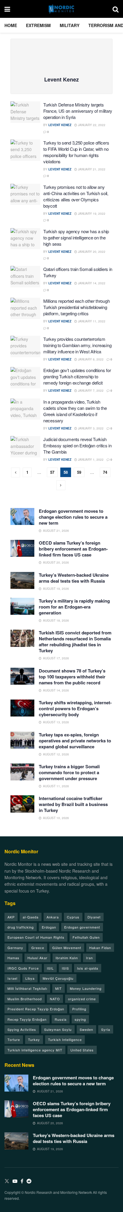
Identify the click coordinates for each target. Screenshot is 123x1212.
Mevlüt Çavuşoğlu (58, 978)
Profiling (79, 1008)
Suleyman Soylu (58, 1029)
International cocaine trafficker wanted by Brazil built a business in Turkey (73, 804)
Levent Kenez (59, 125)
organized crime (82, 998)
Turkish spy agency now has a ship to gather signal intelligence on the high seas (76, 237)
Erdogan (49, 927)
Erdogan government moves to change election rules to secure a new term (73, 517)
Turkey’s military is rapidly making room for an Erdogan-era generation (74, 607)
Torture (13, 1039)
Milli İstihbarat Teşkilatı (27, 988)
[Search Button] (116, 9)
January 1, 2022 (90, 459)
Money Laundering (86, 988)
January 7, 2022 (90, 390)
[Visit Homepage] (61, 9)
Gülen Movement (66, 947)
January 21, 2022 (91, 169)
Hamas (13, 957)
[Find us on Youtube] (15, 1181)
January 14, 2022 (91, 283)
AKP (11, 917)
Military (69, 25)
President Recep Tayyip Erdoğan (35, 1008)
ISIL (50, 968)
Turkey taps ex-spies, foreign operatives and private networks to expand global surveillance (75, 740)
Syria (105, 1029)
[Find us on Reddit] (29, 1181)
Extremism (38, 25)
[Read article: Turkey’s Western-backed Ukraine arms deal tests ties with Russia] (22, 580)
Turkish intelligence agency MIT (34, 1050)
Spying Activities (21, 1029)
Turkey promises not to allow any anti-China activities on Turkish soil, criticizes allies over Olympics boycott (75, 196)
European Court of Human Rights (35, 937)
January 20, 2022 (91, 252)
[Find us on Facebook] (22, 1181)
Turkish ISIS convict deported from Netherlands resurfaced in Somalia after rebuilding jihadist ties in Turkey (75, 641)
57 (52, 472)
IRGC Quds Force (23, 968)
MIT (58, 988)
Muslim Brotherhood (24, 998)
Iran (89, 957)
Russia (61, 1019)
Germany (15, 947)
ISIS (65, 968)
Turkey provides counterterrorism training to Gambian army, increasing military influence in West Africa (77, 345)
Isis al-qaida (87, 968)
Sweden (86, 1029)
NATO (55, 998)
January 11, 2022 (91, 321)
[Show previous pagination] (15, 472)
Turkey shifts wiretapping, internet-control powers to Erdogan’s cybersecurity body (75, 708)
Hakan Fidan (100, 947)
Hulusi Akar (37, 957)
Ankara (53, 917)
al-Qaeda (31, 917)
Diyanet (94, 917)
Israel (12, 978)
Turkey (34, 1039)
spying (80, 1019)
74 (105, 472)
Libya (30, 978)
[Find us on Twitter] (6, 1181)
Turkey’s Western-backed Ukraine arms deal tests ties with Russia (74, 578)
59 (79, 472)
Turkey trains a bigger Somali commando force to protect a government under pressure (69, 772)
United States (82, 1050)
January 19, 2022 (91, 213)
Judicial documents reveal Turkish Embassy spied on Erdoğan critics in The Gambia (77, 445)
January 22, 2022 (91, 125)
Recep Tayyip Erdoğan (27, 1019)
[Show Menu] (7, 9)
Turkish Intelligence (65, 1039)
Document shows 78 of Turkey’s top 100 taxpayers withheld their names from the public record (72, 676)
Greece (37, 947)
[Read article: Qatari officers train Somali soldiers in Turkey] (25, 276)
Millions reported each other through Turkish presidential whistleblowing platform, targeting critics (76, 307)
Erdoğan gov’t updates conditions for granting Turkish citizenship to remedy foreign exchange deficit (77, 376)
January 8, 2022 (90, 359)
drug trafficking (20, 927)
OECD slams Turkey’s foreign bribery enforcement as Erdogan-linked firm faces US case (73, 549)
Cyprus (73, 917)
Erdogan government (82, 927)
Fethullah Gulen (86, 937)
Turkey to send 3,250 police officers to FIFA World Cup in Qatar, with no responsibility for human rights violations (76, 151)
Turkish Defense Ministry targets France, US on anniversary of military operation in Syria (77, 110)
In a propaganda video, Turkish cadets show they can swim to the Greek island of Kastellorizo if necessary (75, 411)
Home (10, 25)
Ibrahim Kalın (67, 957)
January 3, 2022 (90, 428)
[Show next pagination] (60, 485)
